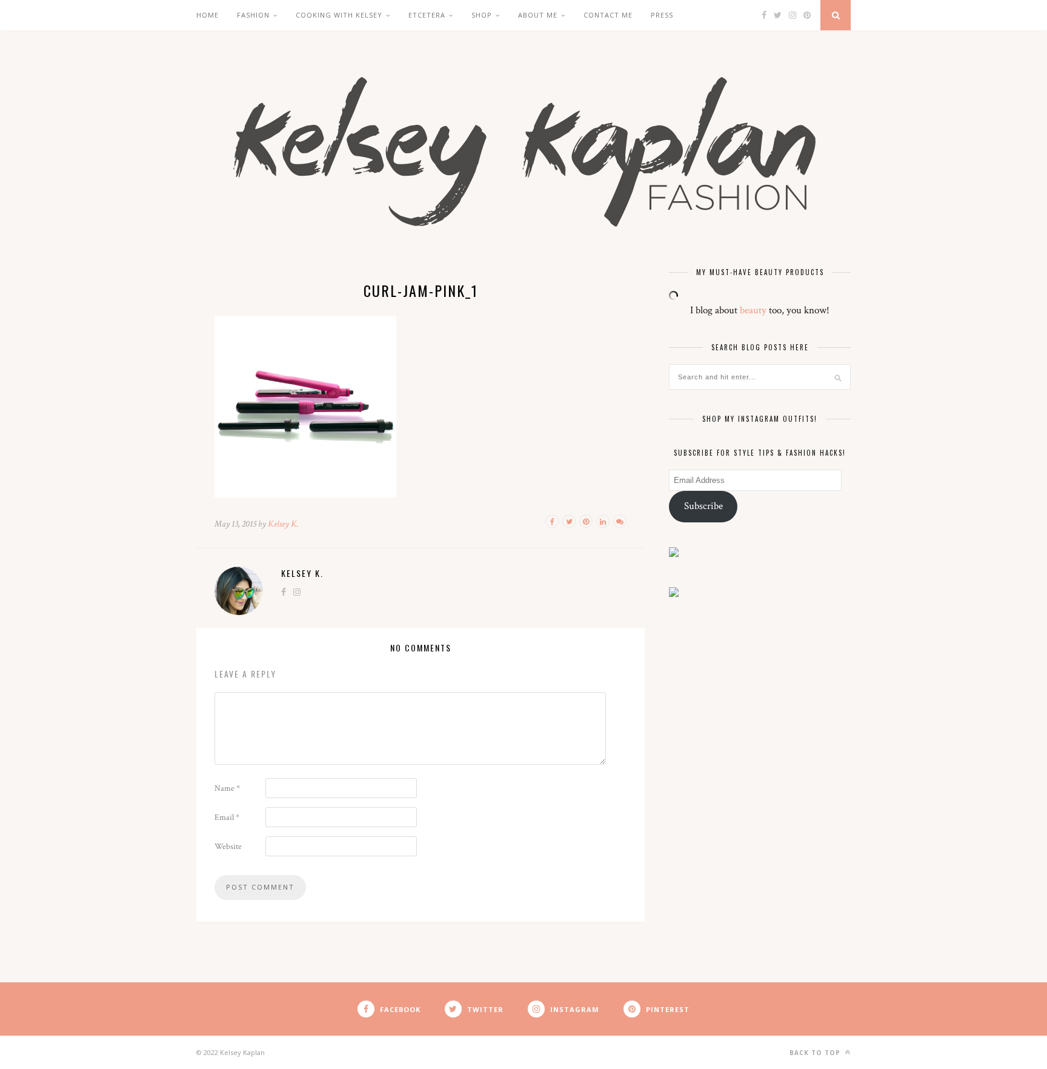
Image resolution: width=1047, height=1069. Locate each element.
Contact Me (608, 14)
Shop (481, 14)
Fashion (253, 14)
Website (228, 846)
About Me (537, 14)
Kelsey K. (283, 524)
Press (662, 14)
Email (226, 817)
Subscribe (703, 506)
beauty (753, 310)
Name (227, 788)
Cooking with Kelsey (339, 14)
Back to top (816, 1052)
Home (207, 14)
